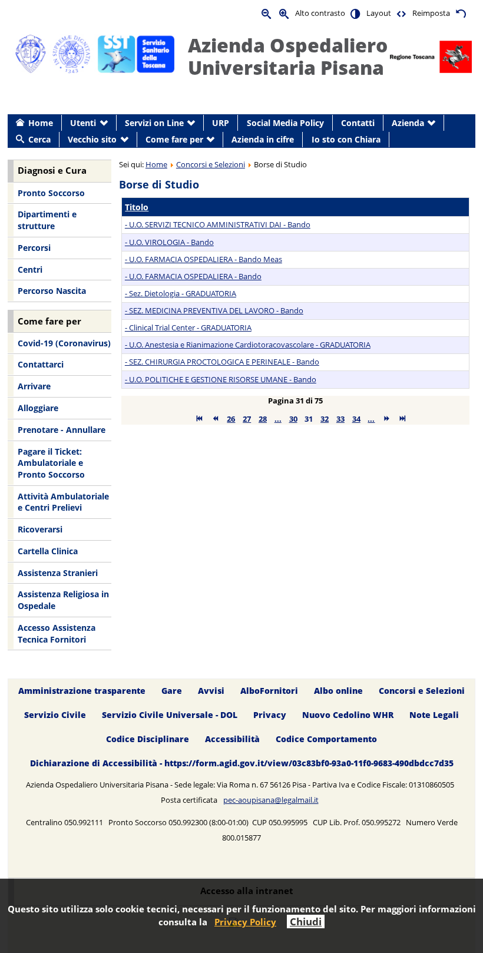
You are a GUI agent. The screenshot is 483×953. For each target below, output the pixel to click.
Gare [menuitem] (171, 691)
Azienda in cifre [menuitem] (262, 139)
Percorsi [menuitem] (34, 247)
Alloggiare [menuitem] (38, 407)
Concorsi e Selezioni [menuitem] (422, 691)
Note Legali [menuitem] (434, 714)
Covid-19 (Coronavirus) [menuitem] (64, 343)
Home (156, 164)
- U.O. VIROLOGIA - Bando (169, 242)
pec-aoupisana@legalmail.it (271, 800)
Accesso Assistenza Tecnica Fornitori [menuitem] (56, 633)
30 (293, 418)
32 (324, 418)
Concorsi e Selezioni (210, 164)
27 (247, 418)
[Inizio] (199, 418)
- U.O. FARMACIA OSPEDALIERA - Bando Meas (203, 259)
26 (231, 418)
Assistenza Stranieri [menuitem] (58, 572)
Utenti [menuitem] (83, 122)
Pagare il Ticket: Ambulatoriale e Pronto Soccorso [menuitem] (51, 463)
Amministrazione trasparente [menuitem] (81, 691)
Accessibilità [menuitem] (232, 738)
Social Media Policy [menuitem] (285, 122)
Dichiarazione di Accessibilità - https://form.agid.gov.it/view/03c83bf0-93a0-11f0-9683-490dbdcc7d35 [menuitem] (242, 763)
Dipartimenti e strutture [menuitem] (47, 220)
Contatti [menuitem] (358, 122)
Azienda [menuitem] (408, 122)
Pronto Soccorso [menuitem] (51, 192)
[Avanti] (387, 418)
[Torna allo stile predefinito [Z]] (460, 13)
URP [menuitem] (220, 122)
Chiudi (306, 921)
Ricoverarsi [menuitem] (40, 529)
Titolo (136, 207)
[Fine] (403, 418)
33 (340, 418)
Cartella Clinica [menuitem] (48, 551)
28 (263, 418)
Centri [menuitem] (30, 269)
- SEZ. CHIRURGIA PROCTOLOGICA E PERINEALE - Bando (222, 361)
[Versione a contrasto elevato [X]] (356, 13)
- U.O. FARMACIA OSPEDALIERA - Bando (193, 276)
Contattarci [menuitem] (41, 364)
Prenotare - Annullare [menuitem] (61, 429)
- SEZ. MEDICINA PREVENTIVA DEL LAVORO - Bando (214, 310)
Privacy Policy (245, 922)
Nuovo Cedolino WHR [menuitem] (347, 714)
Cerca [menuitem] (39, 139)
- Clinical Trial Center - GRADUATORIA (188, 327)
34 (356, 418)
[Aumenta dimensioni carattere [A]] (284, 13)
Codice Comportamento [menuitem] (326, 738)
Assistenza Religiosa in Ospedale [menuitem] (63, 599)
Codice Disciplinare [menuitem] (147, 738)
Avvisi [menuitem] (211, 691)
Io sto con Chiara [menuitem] (346, 139)
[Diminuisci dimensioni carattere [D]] (267, 13)
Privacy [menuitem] (269, 714)
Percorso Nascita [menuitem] (52, 290)
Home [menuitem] (40, 122)
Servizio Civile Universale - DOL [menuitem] (169, 714)
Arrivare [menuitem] (34, 386)
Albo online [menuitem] (338, 691)
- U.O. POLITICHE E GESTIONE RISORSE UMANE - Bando (220, 379)
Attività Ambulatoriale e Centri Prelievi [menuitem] (63, 502)
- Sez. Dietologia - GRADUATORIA (180, 293)
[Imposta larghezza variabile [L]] (402, 13)
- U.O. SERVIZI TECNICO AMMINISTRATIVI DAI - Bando (217, 224)
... (278, 418)
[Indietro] (215, 418)
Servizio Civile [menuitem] (55, 714)
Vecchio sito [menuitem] (92, 139)
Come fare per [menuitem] (174, 139)
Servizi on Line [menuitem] (154, 122)
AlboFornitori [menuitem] (269, 691)
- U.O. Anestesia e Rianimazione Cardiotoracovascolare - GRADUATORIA (247, 344)
